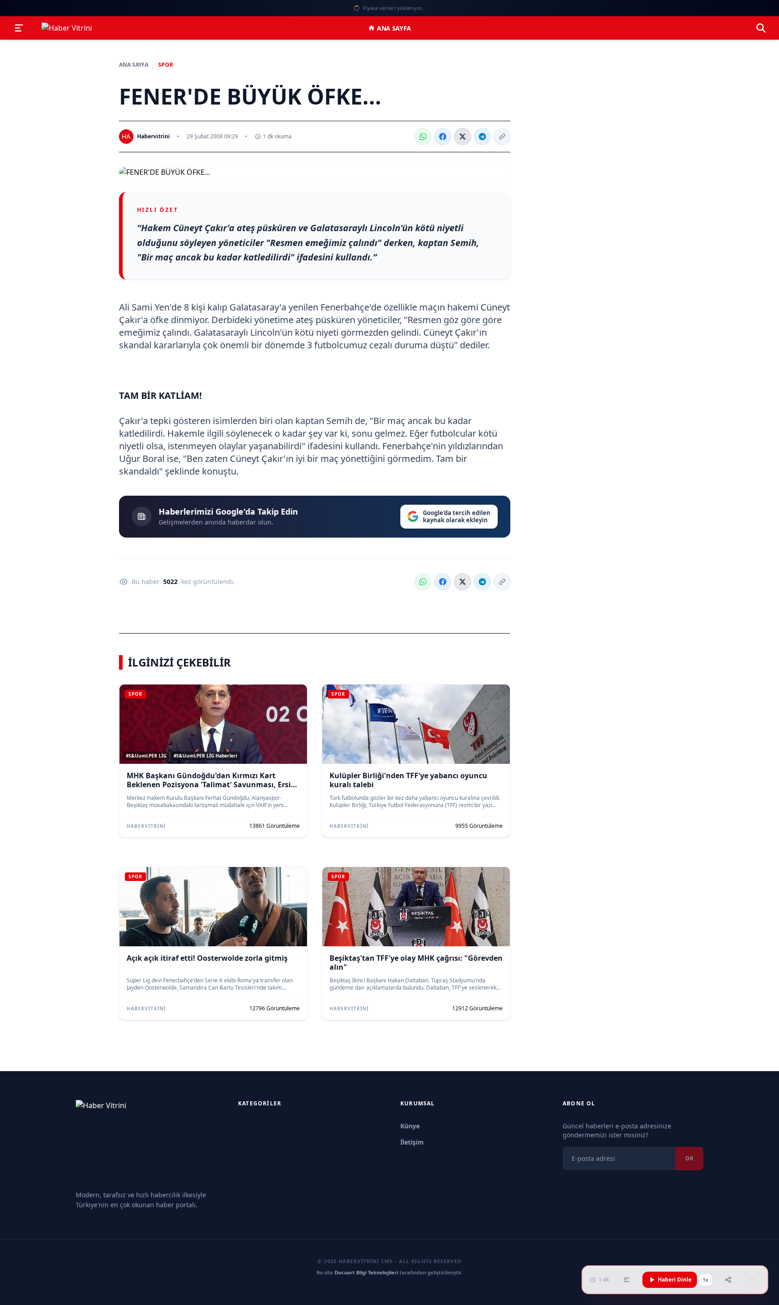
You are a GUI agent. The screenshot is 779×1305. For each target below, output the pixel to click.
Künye (410, 1126)
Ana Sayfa (394, 28)
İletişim (412, 1142)
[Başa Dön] (752, 1280)
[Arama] (761, 28)
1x (705, 1280)
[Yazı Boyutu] (627, 1280)
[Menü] (19, 28)
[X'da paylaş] (462, 136)
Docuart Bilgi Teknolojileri (366, 1272)
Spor (165, 64)
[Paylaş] (728, 1280)
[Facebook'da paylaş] (443, 136)
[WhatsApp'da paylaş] (423, 136)
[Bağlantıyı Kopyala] (502, 136)
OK (689, 1158)
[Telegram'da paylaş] (482, 136)
